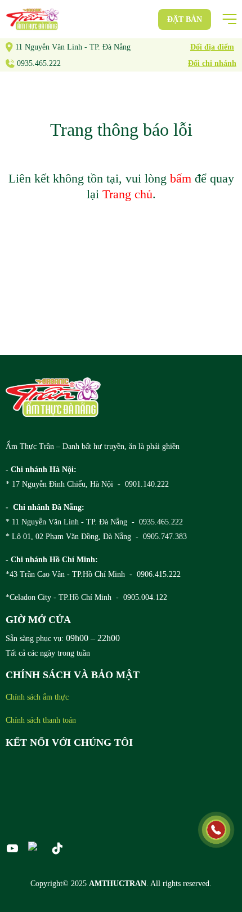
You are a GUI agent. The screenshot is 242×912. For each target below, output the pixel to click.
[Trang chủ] (53, 397)
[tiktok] (57, 848)
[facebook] (35, 846)
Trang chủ (127, 194)
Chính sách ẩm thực (37, 697)
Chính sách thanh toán (41, 720)
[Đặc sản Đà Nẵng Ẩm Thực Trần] (33, 19)
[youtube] (12, 848)
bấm (180, 178)
